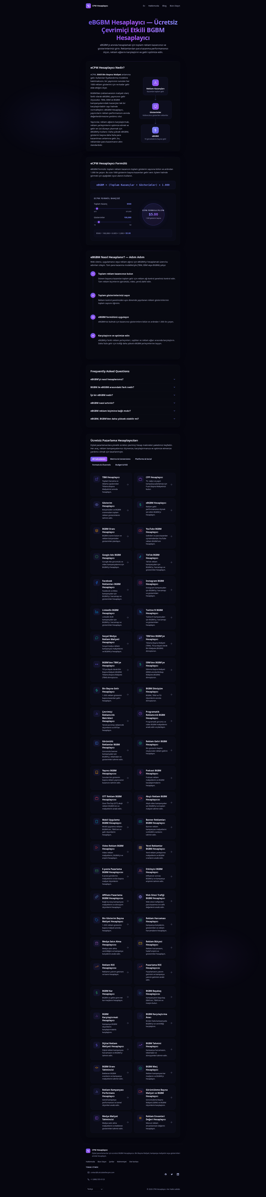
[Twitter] (172, 1174)
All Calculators (98, 459)
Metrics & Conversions (120, 459)
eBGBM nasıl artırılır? (102, 402)
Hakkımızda (153, 5)
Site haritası (133, 1162)
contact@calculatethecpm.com (102, 1172)
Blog (164, 5)
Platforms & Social (143, 459)
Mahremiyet (121, 1162)
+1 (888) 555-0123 (98, 1179)
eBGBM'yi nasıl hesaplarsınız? (106, 379)
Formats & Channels (101, 465)
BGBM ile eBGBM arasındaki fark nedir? (112, 387)
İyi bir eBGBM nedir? (101, 395)
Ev (144, 5)
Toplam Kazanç (100, 204)
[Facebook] (165, 1174)
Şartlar (111, 1162)
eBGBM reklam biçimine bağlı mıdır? (110, 410)
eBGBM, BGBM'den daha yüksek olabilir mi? (114, 418)
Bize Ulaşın (175, 5)
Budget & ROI (121, 465)
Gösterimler (99, 217)
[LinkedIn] (178, 1174)
